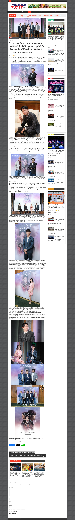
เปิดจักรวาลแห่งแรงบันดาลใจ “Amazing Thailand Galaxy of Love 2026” (58, 69)
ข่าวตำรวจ (50, 201)
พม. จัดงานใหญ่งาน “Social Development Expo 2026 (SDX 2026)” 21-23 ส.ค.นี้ (30, 15)
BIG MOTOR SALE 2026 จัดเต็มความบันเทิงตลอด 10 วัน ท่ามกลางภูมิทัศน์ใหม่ (56, 94)
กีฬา (41, 11)
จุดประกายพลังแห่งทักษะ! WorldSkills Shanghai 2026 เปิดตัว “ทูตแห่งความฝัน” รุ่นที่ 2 (59, 180)
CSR (44, 11)
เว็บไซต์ (10, 504)
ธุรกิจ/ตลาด (15, 11)
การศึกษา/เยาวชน (24, 11)
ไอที (18, 11)
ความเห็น (11, 486)
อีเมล (10, 500)
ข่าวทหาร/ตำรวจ (49, 11)
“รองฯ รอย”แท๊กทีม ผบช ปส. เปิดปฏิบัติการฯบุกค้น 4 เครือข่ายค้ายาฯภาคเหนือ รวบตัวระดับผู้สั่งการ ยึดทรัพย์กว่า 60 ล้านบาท (27, 455)
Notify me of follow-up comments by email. (17, 508)
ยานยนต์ (38, 11)
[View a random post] (64, 12)
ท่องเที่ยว (33, 11)
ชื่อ (10, 496)
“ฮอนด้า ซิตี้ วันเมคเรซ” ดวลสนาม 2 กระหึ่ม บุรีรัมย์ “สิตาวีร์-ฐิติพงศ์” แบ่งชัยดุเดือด (23, 451)
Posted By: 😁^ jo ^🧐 (13, 54)
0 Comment (20, 54)
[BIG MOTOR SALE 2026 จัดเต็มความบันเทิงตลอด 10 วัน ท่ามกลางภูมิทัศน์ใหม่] (56, 85)
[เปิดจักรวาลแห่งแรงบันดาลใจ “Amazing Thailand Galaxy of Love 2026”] (51, 68)
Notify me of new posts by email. (16, 510)
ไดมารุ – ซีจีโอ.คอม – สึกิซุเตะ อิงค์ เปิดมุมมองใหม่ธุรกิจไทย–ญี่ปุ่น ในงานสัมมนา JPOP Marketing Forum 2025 (15, 473)
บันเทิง (30, 11)
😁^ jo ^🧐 (17, 476)
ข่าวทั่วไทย (56, 11)
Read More (50, 46)
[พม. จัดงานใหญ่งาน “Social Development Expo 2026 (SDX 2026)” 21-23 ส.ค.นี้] (56, 141)
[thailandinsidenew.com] (10, 12)
